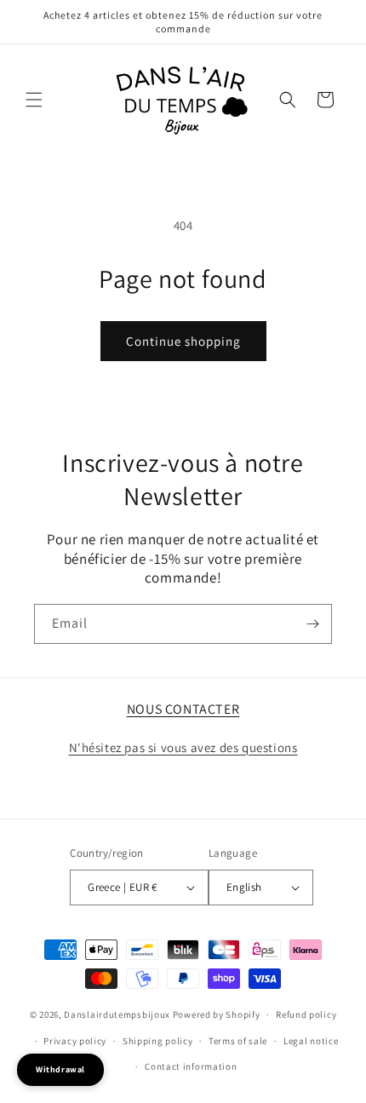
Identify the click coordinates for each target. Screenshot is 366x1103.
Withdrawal (60, 1069)
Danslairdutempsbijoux (117, 1014)
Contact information (191, 1066)
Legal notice (310, 1041)
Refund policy (306, 1014)
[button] (34, 99)
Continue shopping (183, 341)
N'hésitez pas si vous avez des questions (183, 747)
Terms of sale (238, 1041)
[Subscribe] (312, 624)
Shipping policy (158, 1041)
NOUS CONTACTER (183, 709)
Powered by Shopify (216, 1014)
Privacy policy (74, 1041)
